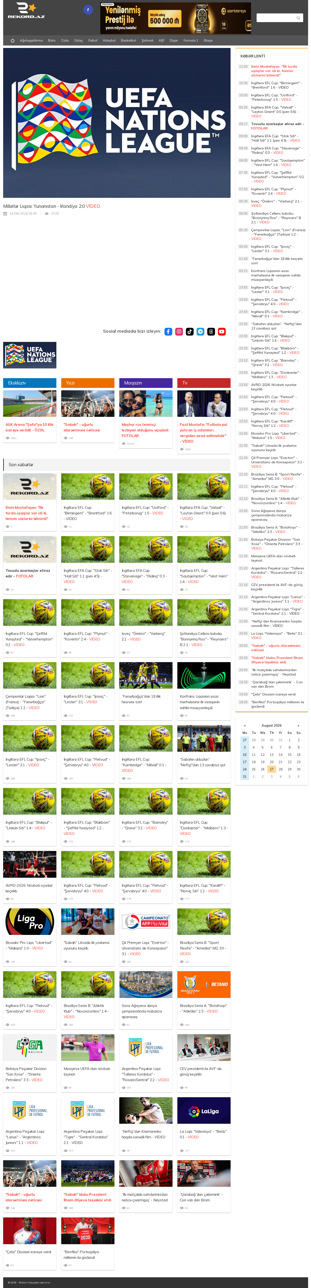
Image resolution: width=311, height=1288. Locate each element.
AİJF (161, 40)
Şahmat (147, 40)
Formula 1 (191, 40)
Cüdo (65, 40)
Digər (174, 40)
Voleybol (109, 40)
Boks (52, 40)
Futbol (92, 40)
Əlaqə (208, 40)
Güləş (78, 40)
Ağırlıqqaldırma (31, 40)
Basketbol (128, 40)
